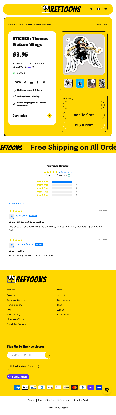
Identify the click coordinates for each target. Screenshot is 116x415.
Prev (99, 24)
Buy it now (84, 125)
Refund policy (14, 305)
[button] (9, 9)
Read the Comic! (82, 400)
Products (19, 24)
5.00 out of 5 (65, 172)
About (60, 310)
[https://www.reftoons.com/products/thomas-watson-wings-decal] (31, 82)
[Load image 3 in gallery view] (103, 83)
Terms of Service (16, 300)
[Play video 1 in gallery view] (91, 83)
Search (11, 295)
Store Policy (13, 315)
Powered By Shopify (58, 408)
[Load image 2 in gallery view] (80, 83)
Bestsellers (63, 300)
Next (106, 24)
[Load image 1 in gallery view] (68, 83)
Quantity (68, 99)
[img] (16, 211)
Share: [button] (17, 82)
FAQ (9, 310)
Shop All (61, 295)
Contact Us (63, 315)
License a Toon (15, 319)
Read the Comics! (17, 324)
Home (10, 24)
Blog (59, 305)
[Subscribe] (48, 355)
